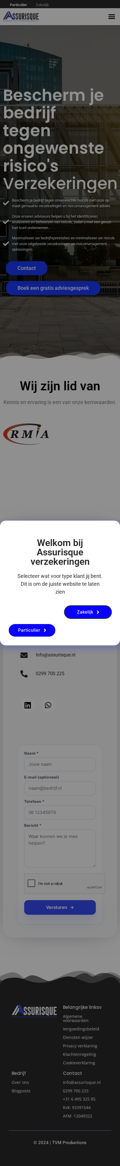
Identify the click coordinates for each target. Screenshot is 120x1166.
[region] (60, 1105)
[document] (60, 583)
